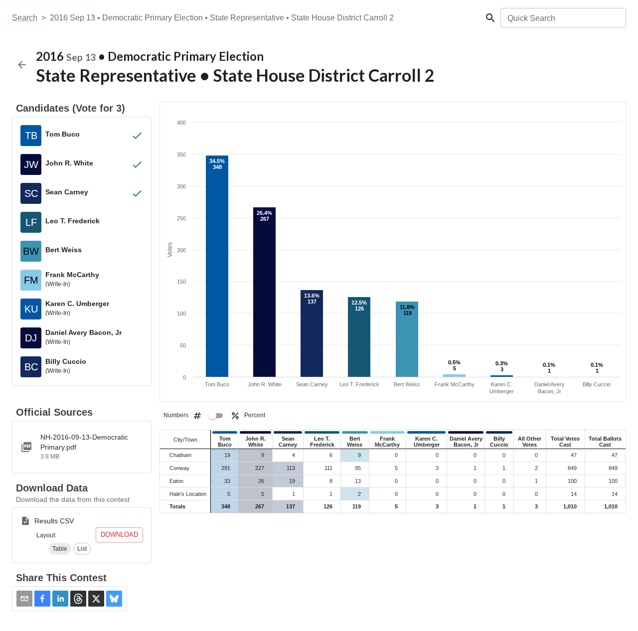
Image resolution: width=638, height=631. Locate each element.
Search (24, 17)
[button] (59, 549)
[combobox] (562, 18)
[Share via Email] (24, 599)
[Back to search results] (22, 65)
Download (119, 534)
